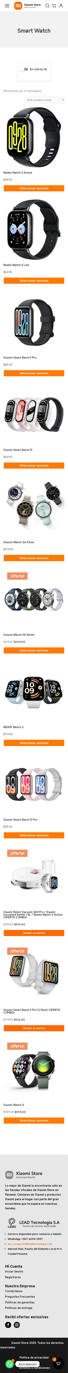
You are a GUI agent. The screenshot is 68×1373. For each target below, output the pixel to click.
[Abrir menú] (7, 5)
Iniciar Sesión (14, 1271)
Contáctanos (13, 1291)
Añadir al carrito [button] (34, 933)
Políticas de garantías (20, 1302)
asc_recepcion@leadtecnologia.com (30, 1244)
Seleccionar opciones (34, 188)
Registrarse (13, 1277)
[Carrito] (54, 5)
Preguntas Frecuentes (20, 1296)
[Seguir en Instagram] (17, 1325)
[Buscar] (47, 5)
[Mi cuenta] (61, 5)
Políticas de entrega (18, 1308)
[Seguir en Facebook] (8, 1325)
